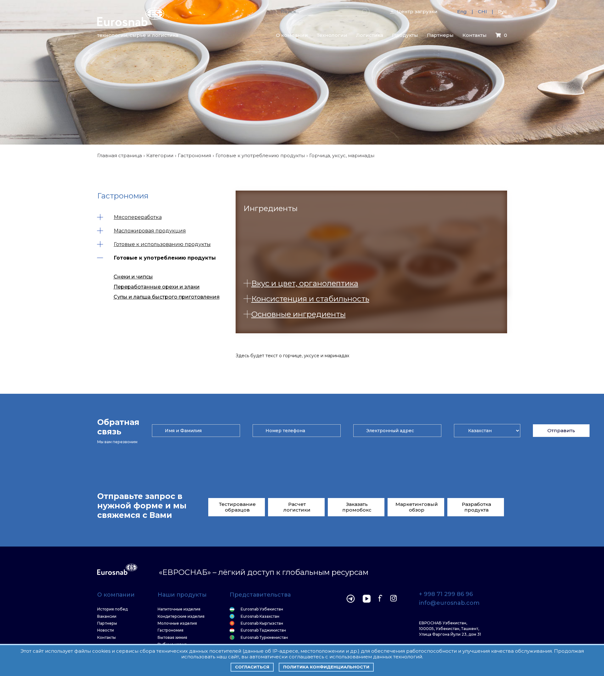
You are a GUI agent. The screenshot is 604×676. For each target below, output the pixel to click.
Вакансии (106, 616)
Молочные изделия (177, 623)
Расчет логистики (296, 507)
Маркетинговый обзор (416, 507)
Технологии (332, 35)
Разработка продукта (476, 507)
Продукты (405, 35)
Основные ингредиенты (298, 314)
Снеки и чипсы (133, 277)
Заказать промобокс (357, 507)
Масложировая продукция (150, 231)
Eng (462, 11)
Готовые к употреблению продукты (260, 155)
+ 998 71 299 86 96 (446, 594)
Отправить (561, 430)
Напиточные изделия (179, 609)
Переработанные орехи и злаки (157, 287)
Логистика (369, 35)
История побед (112, 609)
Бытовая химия (172, 637)
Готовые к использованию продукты (162, 244)
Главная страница (119, 155)
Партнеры (440, 35)
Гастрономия (194, 155)
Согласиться (252, 666)
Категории (159, 155)
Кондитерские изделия (181, 616)
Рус (502, 11)
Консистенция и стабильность (310, 299)
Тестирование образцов (237, 507)
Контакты (474, 35)
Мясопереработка (138, 217)
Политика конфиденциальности (326, 666)
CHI (482, 11)
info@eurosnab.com (449, 603)
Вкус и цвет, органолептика (304, 283)
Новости (105, 630)
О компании (292, 35)
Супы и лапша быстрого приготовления (167, 297)
